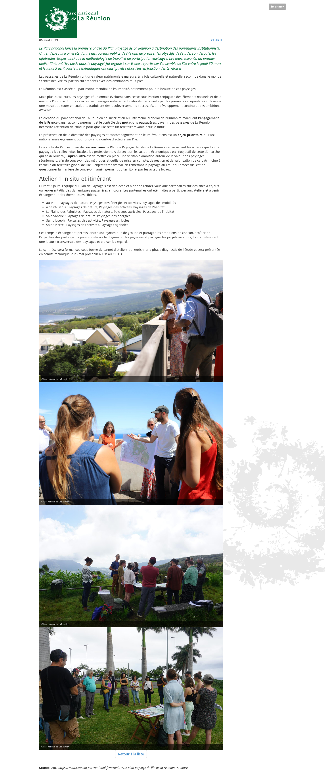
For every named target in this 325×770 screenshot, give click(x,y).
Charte (217, 40)
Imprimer (277, 6)
